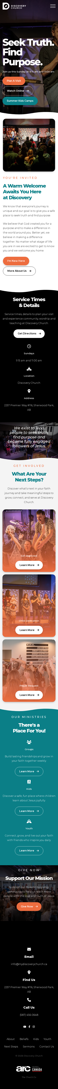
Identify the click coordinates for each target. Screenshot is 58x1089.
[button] (53, 6)
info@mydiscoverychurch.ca (29, 964)
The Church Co (29, 1077)
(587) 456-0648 (29, 1014)
